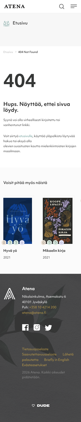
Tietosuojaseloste (35, 349)
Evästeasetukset (34, 365)
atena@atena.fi (34, 313)
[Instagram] (39, 330)
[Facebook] (27, 330)
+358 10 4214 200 (42, 307)
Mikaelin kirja (54, 251)
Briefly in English (56, 360)
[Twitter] (50, 330)
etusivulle (25, 136)
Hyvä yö (10, 251)
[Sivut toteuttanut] (40, 406)
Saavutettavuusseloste (39, 354)
